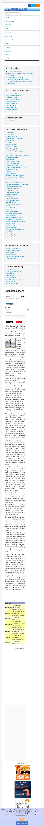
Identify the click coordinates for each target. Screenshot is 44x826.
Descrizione (9, 25)
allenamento (9, 304)
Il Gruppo (8, 32)
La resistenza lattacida (13, 188)
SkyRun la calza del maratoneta (15, 256)
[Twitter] (33, 5)
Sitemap (8, 55)
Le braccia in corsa (11, 144)
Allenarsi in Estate (11, 154)
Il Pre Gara (9, 142)
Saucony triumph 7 (11, 277)
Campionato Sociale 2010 (13, 101)
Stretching (9, 231)
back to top (21, 763)
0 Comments (21, 317)
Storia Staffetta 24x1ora (13, 100)
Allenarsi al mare (11, 181)
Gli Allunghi (9, 134)
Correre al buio (10, 223)
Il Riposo (8, 171)
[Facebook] (29, 5)
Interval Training (10, 237)
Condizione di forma (12, 150)
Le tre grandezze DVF (12, 212)
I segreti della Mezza (12, 194)
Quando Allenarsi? (11, 206)
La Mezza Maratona (12, 158)
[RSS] (38, 5)
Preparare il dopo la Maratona (15, 229)
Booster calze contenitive (13, 250)
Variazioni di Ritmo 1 (12, 136)
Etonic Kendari (10, 270)
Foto (7, 29)
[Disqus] (15, 677)
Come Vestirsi (10, 252)
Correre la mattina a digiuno (14, 204)
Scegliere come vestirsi (13, 248)
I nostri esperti (10, 274)
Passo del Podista (11, 208)
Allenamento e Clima (12, 210)
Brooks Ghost (10, 276)
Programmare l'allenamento (14, 187)
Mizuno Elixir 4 (10, 281)
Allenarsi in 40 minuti (12, 190)
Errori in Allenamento (12, 198)
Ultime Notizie (10, 21)
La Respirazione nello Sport (14, 165)
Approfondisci (22, 823)
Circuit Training (10, 225)
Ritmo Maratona (10, 215)
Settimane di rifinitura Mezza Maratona (17, 156)
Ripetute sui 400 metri (12, 192)
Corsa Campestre (11, 173)
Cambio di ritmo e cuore (13, 161)
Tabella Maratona (11, 202)
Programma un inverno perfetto (15, 221)
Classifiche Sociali (11, 98)
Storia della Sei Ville (12, 94)
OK (22, 819)
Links (7, 59)
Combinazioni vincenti (12, 163)
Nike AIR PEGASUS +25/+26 (15, 279)
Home (7, 17)
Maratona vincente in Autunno (15, 175)
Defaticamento (10, 160)
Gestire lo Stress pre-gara (13, 217)
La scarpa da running (12, 283)
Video (7, 44)
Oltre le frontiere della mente (14, 183)
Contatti (8, 51)
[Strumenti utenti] (22, 296)
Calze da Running (11, 258)
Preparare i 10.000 (11, 148)
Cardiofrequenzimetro (12, 200)
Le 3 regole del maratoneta (14, 214)
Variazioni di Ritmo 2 (12, 169)
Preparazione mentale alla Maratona (17, 185)
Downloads (9, 36)
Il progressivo (10, 133)
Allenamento (9, 40)
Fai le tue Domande (12, 121)
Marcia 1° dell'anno (11, 109)
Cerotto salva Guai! (12, 254)
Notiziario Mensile (11, 103)
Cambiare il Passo (11, 146)
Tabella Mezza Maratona (13, 219)
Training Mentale (11, 227)
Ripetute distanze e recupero (14, 138)
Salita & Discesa (11, 233)
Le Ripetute (9, 196)
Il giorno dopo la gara (12, 235)
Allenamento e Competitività (14, 152)
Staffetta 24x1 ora (11, 107)
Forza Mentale (10, 140)
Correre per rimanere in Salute (15, 177)
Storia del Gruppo (11, 105)
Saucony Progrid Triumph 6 (14, 272)
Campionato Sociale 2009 (13, 96)
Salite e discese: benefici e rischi (16, 167)
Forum (8, 47)
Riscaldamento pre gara (13, 179)
